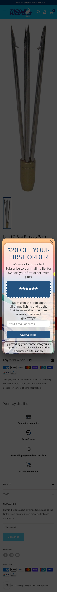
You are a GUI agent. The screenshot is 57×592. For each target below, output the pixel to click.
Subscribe (28, 335)
